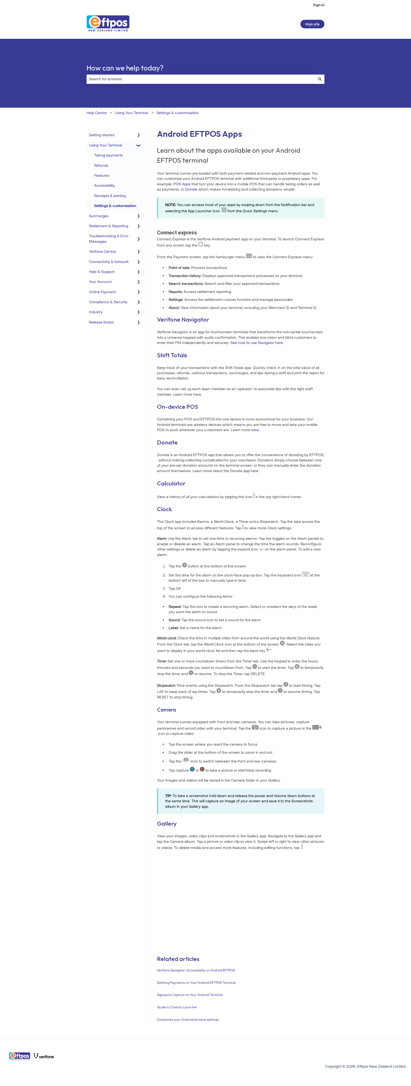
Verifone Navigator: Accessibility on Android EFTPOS (196, 970)
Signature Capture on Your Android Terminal (190, 995)
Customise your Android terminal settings (188, 1020)
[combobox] (201, 79)
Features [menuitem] (101, 175)
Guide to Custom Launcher (177, 1007)
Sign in (318, 4)
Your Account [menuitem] (100, 281)
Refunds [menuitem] (101, 165)
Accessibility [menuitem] (104, 185)
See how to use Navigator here (256, 342)
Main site (312, 24)
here (255, 430)
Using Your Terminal (131, 113)
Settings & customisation (178, 113)
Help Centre (97, 113)
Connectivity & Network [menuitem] (109, 261)
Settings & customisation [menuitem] (115, 205)
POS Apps (182, 184)
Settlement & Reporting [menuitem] (108, 226)
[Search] (319, 79)
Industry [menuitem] (96, 312)
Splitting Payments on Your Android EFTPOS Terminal (196, 983)
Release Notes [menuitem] (101, 322)
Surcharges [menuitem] (98, 216)
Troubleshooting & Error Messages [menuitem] (108, 238)
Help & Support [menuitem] (101, 271)
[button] (138, 135)
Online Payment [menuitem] (102, 292)
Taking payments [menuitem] (108, 155)
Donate (191, 189)
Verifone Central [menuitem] (102, 251)
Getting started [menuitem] (101, 135)
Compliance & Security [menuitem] (108, 302)
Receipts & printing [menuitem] (110, 195)
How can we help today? (125, 67)
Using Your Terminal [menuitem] (105, 145)
